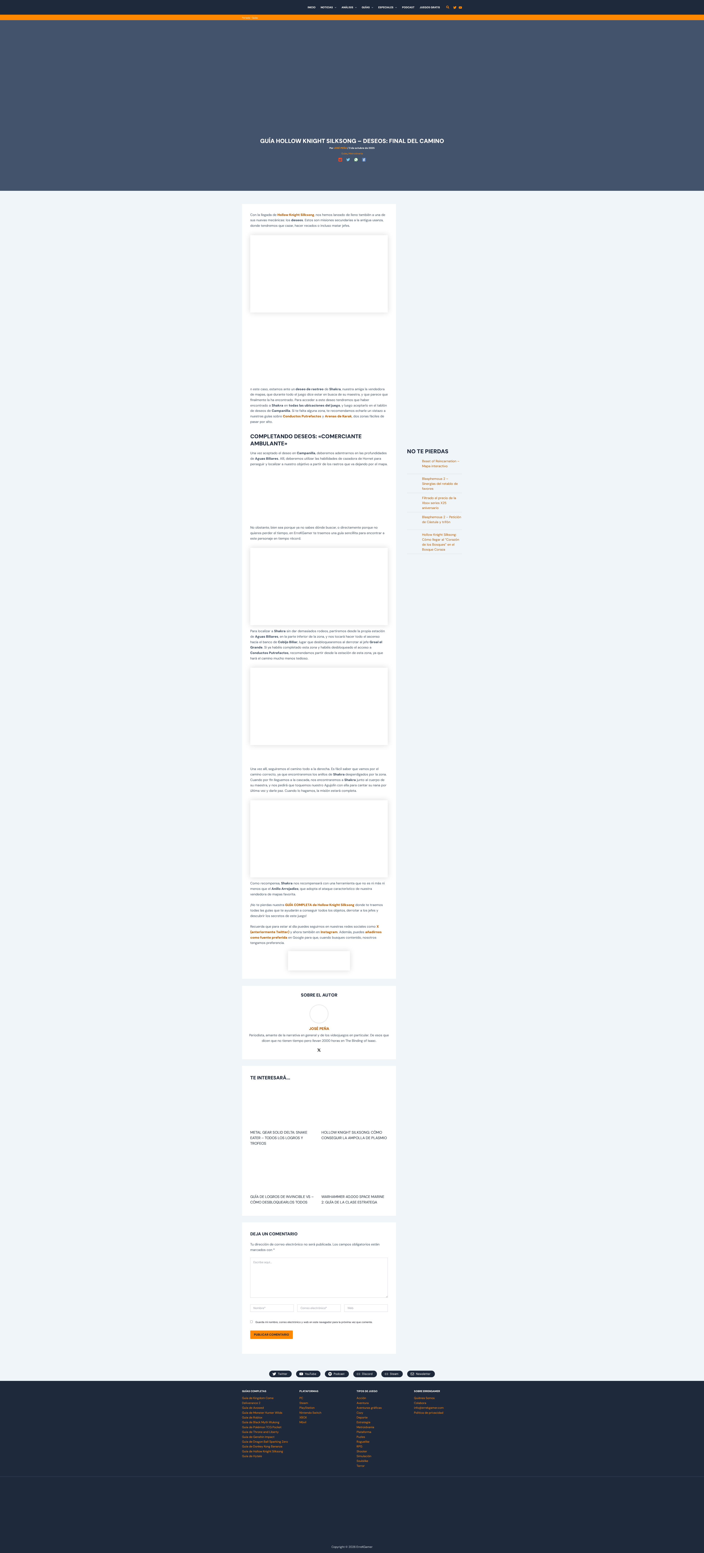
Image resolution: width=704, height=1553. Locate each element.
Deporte (362, 1417)
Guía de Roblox (252, 1417)
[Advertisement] (352, 171)
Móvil (302, 1422)
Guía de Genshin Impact (258, 1437)
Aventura (363, 1403)
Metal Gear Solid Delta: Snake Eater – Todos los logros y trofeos (278, 1138)
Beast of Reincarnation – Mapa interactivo (440, 463)
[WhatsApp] (356, 159)
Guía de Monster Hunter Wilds (262, 1413)
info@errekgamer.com (429, 1408)
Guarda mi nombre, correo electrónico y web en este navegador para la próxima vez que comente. (314, 1322)
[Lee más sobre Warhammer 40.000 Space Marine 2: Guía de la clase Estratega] (354, 1172)
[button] (334, 7)
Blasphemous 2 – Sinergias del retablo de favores (440, 484)
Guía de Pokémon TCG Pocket (261, 1427)
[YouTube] (460, 7)
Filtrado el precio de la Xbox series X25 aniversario (439, 503)
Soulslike (362, 1461)
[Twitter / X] (319, 1049)
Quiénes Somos (424, 1398)
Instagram (329, 932)
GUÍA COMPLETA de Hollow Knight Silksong (319, 905)
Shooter (362, 1451)
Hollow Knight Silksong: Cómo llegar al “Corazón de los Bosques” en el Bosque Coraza (440, 542)
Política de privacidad (428, 1413)
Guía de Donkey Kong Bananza (262, 1446)
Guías (255, 17)
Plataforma (364, 1432)
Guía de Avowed (253, 1408)
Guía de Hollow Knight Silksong (262, 1451)
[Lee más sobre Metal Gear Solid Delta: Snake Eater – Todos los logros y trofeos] (283, 1107)
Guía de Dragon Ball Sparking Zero (265, 1442)
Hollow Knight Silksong (295, 215)
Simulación (364, 1456)
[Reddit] (340, 159)
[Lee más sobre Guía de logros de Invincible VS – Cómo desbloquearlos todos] (283, 1172)
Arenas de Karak (338, 416)
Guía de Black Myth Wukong (260, 1422)
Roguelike (363, 1442)
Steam (303, 1403)
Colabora (420, 1403)
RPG (359, 1446)
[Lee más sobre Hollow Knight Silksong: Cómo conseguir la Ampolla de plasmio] (354, 1107)
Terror (361, 1466)
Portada (246, 17)
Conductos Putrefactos (302, 416)
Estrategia (363, 1422)
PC (301, 1398)
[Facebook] (364, 159)
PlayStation (307, 1408)
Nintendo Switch (310, 1413)
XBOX (303, 1417)
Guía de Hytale (252, 1456)
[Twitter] (454, 7)
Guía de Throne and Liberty (260, 1432)
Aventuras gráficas (369, 1408)
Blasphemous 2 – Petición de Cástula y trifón (441, 519)
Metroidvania (356, 153)
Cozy (360, 1413)
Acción (361, 1398)
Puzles (361, 1437)
